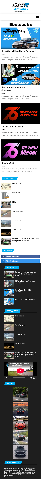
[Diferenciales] (6, 186)
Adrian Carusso (17, 230)
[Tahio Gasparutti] (6, 214)
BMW (14, 202)
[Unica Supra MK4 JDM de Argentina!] (20, 38)
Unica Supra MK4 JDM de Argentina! (18, 51)
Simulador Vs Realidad (12, 126)
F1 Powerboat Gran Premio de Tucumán (25, 282)
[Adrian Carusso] (6, 232)
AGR (4, 54)
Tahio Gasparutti (17, 211)
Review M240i (7, 163)
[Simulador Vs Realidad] (20, 114)
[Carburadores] (6, 195)
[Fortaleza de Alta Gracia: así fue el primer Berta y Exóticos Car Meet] (6, 241)
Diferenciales (16, 183)
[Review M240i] (20, 150)
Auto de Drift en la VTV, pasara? (25, 299)
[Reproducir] (7, 378)
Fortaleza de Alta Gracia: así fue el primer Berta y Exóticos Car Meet (25, 240)
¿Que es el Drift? (17, 221)
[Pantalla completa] (34, 378)
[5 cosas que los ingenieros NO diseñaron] (20, 74)
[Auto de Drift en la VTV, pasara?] (9, 302)
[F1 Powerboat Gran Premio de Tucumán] (9, 283)
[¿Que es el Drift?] (6, 223)
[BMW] (6, 204)
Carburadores (16, 193)
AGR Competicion (20, 9)
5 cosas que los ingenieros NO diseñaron (15, 89)
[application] (20, 371)
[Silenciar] (31, 378)
